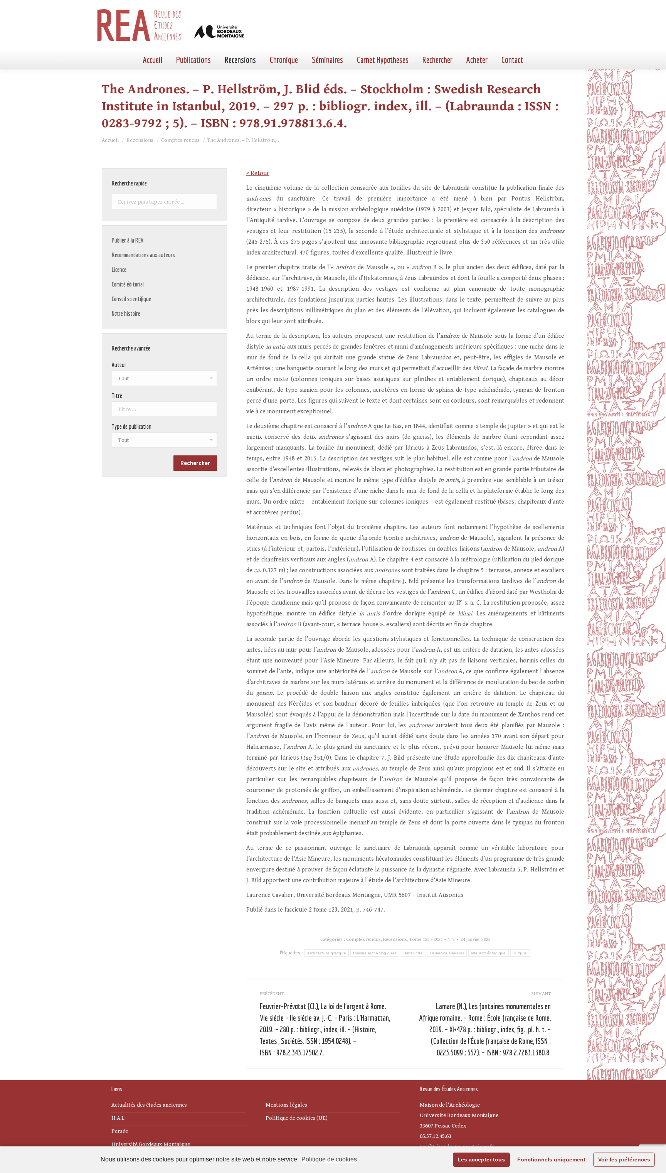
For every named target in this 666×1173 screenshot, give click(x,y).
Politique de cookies (329, 1159)
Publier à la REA (127, 240)
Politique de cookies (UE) (297, 1118)
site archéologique (488, 953)
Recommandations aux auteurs (143, 254)
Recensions (395, 939)
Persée (119, 1131)
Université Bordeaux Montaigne (150, 1144)
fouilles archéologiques (375, 953)
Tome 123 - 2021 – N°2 (432, 939)
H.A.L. (118, 1118)
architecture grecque (326, 953)
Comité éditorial (128, 284)
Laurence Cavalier (447, 953)
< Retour (257, 173)
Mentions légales (286, 1105)
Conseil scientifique (131, 298)
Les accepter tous (481, 1159)
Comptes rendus (363, 939)
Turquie (520, 953)
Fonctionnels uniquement (551, 1159)
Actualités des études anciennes (149, 1105)
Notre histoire (126, 313)
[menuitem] (152, 60)
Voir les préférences (624, 1159)
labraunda (413, 953)
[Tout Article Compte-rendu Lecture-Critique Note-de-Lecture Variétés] (164, 442)
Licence (119, 269)
